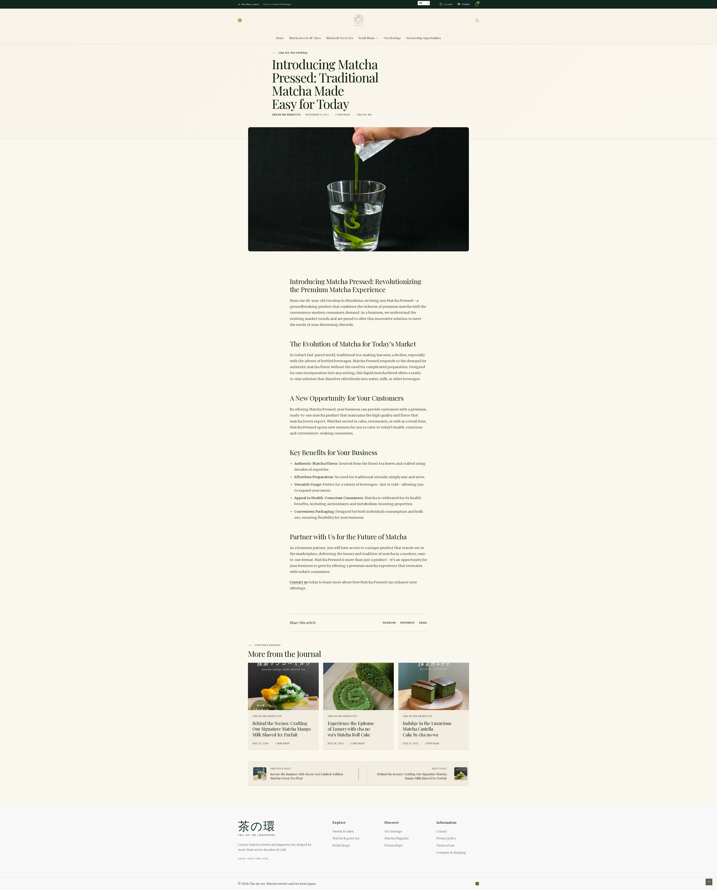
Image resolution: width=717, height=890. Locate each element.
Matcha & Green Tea (339, 38)
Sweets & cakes (343, 831)
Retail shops (341, 845)
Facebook (389, 622)
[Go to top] (709, 882)
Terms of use (445, 845)
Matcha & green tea (346, 838)
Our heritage (393, 831)
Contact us (299, 582)
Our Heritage (392, 38)
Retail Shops (367, 38)
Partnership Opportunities (423, 38)
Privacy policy (446, 838)
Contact (441, 831)
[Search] (477, 20)
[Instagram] (240, 20)
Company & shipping (451, 852)
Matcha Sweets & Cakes (305, 38)
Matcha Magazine (396, 838)
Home (280, 38)
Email (423, 622)
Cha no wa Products (286, 114)
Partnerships (393, 845)
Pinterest (407, 622)
